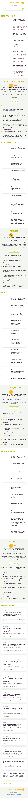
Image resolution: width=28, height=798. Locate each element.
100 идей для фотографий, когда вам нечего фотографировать (17, 179)
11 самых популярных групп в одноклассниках (19, 20)
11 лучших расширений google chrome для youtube (17, 306)
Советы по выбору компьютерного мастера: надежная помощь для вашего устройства (13, 630)
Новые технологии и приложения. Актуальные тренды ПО (12, 695)
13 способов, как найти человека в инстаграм (12, 595)
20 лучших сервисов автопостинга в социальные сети (12, 591)
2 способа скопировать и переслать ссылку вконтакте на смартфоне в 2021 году (14, 568)
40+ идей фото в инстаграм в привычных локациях (17, 457)
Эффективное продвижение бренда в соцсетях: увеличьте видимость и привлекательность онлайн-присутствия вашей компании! (14, 662)
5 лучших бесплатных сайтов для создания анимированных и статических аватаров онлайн (14, 441)
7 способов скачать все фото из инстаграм (19, 50)
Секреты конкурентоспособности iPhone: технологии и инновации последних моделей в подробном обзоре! (14, 645)
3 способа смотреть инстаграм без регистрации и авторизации (17, 148)
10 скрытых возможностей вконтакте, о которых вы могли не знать (13, 445)
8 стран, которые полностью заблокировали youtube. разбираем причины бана (15, 259)
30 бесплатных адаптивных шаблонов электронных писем (13, 584)
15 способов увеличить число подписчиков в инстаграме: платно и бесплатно (15, 132)
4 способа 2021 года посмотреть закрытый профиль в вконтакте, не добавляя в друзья (16, 351)
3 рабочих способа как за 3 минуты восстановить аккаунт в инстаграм (12, 267)
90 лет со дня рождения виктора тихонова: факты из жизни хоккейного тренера (17, 361)
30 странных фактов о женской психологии (16, 164)
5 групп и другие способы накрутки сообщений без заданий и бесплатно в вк (14, 575)
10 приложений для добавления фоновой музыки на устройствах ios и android (14, 285)
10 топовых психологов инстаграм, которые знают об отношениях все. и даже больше (14, 136)
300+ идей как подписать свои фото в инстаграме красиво (19, 34)
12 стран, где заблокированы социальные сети (14, 599)
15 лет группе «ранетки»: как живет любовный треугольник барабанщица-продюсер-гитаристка (13, 109)
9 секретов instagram (16, 471)
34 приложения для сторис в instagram (17, 171)
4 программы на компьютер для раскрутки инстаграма (17, 379)
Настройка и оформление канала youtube (14, 773)
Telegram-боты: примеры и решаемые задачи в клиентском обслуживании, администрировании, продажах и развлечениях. (13, 679)
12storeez (5, 105)
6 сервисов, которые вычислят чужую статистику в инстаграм (13, 256)
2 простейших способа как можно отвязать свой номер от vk (14, 116)
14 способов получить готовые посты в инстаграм (13, 429)
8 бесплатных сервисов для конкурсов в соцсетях (13, 571)
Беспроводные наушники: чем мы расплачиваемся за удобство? (12, 724)
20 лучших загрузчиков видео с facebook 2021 (16, 212)
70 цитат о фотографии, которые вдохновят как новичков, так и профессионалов (15, 436)
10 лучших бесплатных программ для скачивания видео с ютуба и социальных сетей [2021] (17, 221)
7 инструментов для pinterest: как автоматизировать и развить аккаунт (15, 322)
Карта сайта (13, 794)
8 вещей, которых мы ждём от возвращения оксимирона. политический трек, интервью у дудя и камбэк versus (14, 275)
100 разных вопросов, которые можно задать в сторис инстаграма (17, 371)
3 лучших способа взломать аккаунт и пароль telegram (13, 128)
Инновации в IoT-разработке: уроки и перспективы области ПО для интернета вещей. (14, 710)
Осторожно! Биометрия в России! (12, 751)
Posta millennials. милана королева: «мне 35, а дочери (13, 762)
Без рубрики (5, 610)
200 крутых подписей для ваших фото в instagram (19, 66)
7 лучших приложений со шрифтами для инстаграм (14, 588)
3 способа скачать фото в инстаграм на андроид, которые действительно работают (15, 124)
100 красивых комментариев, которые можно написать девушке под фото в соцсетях (13, 580)
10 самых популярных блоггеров (11, 113)
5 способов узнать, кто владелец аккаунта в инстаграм (14, 279)
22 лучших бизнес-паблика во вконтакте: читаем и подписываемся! (17, 533)
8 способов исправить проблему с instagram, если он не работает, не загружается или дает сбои (14, 421)
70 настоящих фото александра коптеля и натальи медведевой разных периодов (16, 341)
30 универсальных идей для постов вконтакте (12, 416)
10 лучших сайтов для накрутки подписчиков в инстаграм (16, 478)
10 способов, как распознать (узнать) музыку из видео (17, 511)
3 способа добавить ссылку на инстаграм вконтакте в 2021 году (17, 204)
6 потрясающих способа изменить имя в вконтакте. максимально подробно (17, 298)
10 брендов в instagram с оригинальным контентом (13, 263)
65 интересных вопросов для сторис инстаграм (16, 313)
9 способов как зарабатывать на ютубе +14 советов (14, 432)
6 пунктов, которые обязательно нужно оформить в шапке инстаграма (14, 88)
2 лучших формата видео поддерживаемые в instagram (17, 487)
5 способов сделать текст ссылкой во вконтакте (17, 156)
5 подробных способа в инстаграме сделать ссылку (17, 504)
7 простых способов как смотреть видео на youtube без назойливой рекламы (14, 549)
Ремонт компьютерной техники (11, 738)
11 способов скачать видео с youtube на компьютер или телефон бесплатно (14, 239)
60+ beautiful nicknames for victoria (17, 464)
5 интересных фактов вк (9, 282)
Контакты (19, 794)
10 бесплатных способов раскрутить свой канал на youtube (17, 496)
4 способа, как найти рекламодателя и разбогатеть (15, 332)
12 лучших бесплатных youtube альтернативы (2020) (16, 188)
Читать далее (14, 101)
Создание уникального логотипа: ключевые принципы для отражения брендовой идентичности (12, 614)
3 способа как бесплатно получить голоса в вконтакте (14, 271)
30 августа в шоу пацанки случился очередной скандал (14, 394)
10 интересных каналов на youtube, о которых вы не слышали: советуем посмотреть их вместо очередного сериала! (14, 120)
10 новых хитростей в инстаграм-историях (16, 196)
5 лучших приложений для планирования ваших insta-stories (14, 412)
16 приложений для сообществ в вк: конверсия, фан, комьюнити (12, 425)
